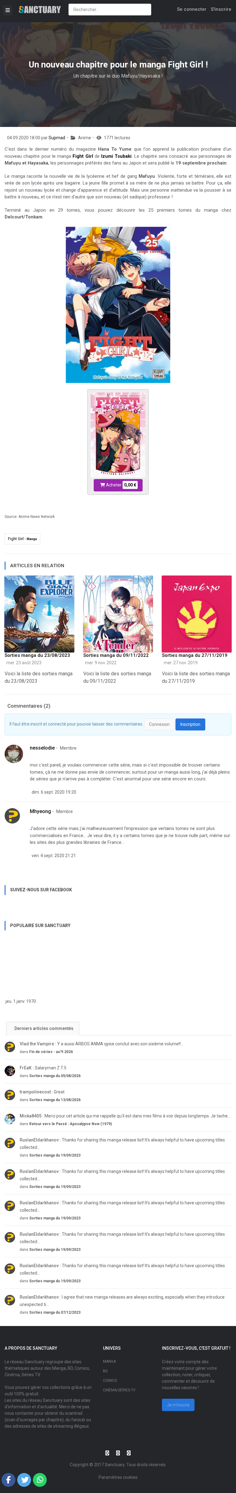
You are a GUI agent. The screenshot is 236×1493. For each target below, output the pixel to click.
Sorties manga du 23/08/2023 (37, 655)
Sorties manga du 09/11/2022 (116, 655)
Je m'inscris (178, 1404)
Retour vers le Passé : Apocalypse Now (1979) (70, 1124)
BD (105, 1371)
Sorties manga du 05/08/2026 (55, 1076)
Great (42, 1091)
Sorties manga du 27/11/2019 (194, 655)
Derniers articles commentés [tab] (43, 1028)
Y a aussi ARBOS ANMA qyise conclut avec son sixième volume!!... (101, 1043)
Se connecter (191, 9)
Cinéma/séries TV (119, 1390)
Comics (110, 1380)
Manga (109, 1361)
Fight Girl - (22, 538)
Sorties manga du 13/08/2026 (55, 1100)
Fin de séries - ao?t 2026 (51, 1052)
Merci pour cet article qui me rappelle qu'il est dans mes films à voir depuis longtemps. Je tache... (125, 1115)
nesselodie (42, 748)
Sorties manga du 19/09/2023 (55, 1155)
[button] (8, 1480)
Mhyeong (40, 811)
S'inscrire (221, 9)
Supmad (57, 137)
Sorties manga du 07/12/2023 (55, 1312)
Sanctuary (114, 1464)
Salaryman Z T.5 (43, 1067)
